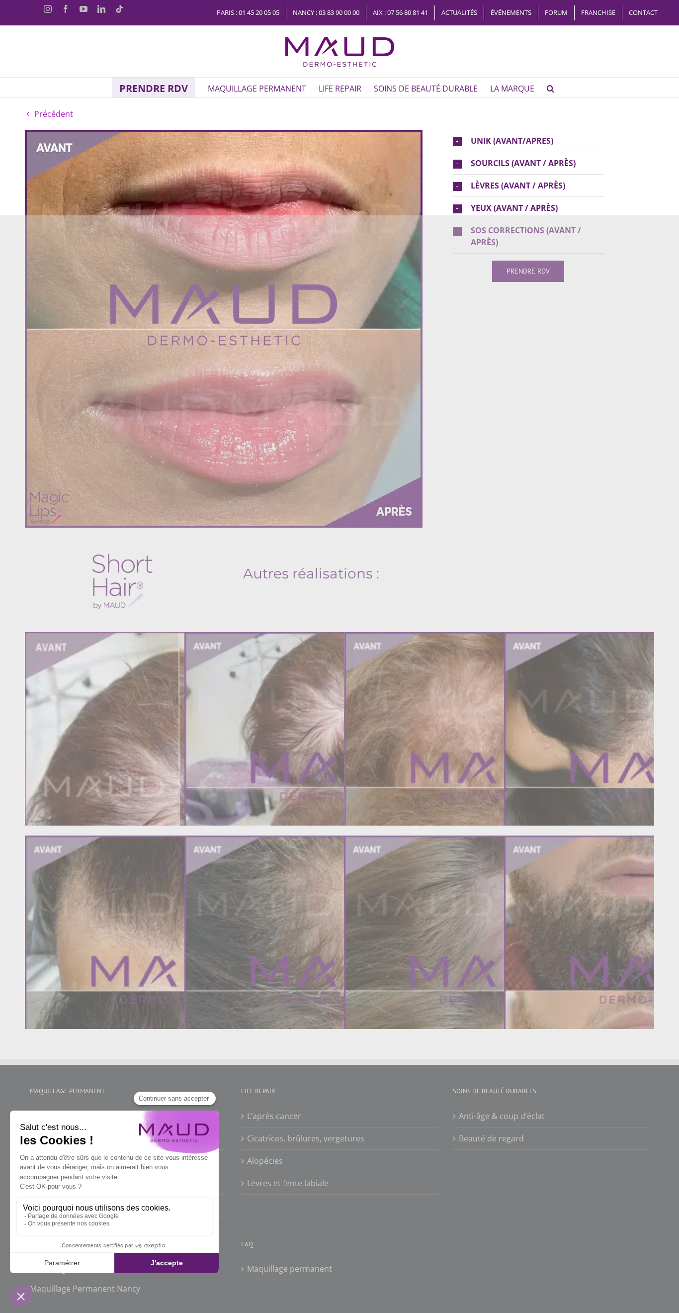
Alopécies (265, 1160)
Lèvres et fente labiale (288, 1183)
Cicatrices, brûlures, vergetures (305, 1138)
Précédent (53, 113)
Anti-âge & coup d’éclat (502, 1116)
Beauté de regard (491, 1138)
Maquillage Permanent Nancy (85, 1288)
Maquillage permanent (289, 1268)
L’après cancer (274, 1116)
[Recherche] (551, 87)
